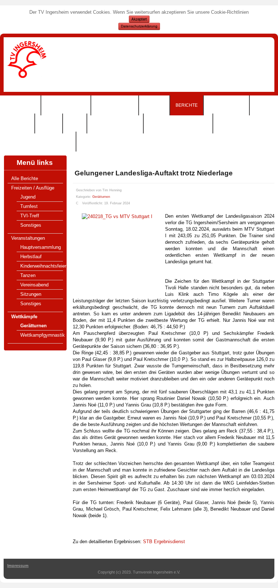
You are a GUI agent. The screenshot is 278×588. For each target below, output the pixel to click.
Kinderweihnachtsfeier (43, 266)
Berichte (187, 105)
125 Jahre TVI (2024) (115, 123)
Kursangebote (115, 105)
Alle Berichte (24, 178)
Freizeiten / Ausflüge (32, 188)
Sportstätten (226, 105)
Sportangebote (66, 105)
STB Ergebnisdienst (164, 541)
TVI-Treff (29, 215)
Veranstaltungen (28, 238)
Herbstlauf (31, 256)
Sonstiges (30, 225)
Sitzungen (30, 294)
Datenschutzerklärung (139, 26)
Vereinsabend (34, 284)
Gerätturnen (33, 325)
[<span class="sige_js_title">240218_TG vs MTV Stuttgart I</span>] (117, 216)
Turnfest (29, 206)
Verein (49, 123)
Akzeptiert (139, 19)
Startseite (22, 105)
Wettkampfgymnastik (42, 335)
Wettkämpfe (24, 316)
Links (74, 123)
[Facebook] (272, 58)
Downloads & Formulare (39, 141)
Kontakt (19, 123)
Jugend (27, 197)
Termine (154, 105)
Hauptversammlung (40, 247)
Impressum (18, 565)
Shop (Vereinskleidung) (178, 123)
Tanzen (27, 275)
